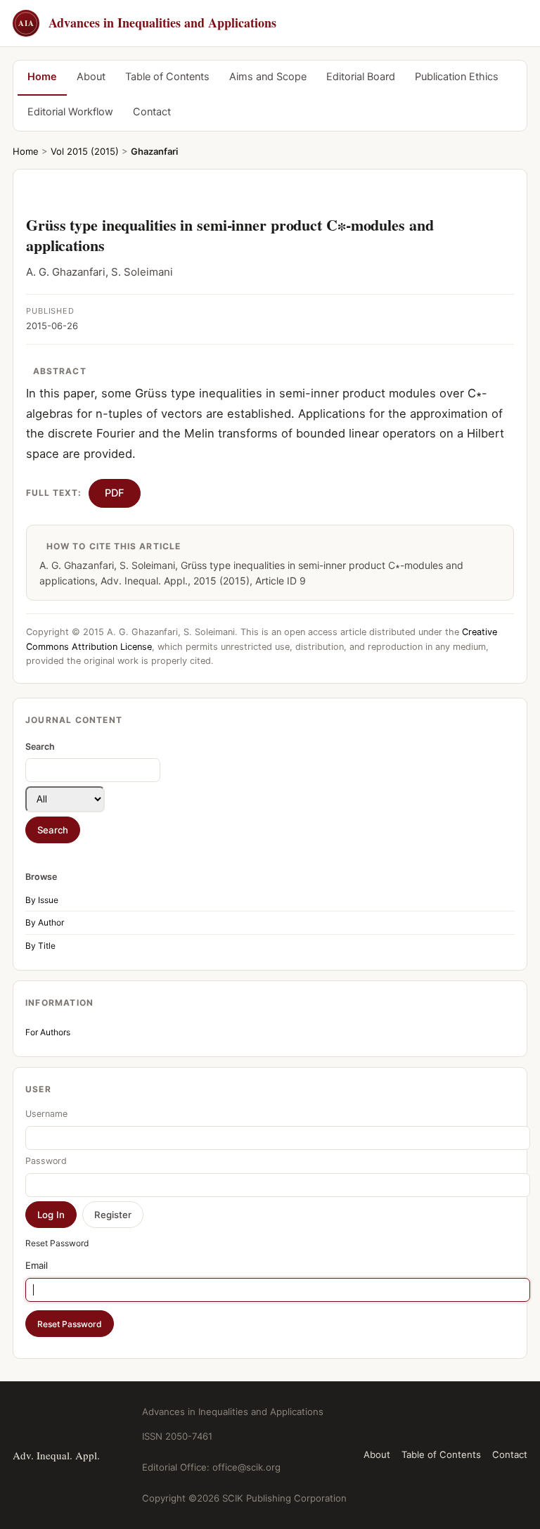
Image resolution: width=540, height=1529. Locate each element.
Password (46, 1161)
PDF (114, 493)
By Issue (41, 900)
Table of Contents (167, 76)
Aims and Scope (268, 76)
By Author (44, 922)
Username (46, 1113)
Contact (152, 111)
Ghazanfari (154, 151)
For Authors (47, 1032)
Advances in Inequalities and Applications (147, 22)
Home (42, 76)
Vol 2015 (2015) (85, 151)
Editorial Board (360, 76)
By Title (40, 945)
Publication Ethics (457, 76)
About (91, 76)
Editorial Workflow (70, 111)
